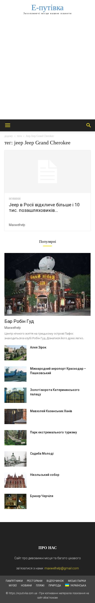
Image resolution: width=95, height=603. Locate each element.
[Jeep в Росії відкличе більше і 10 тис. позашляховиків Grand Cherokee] (47, 171)
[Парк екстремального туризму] (15, 437)
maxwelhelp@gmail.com (61, 568)
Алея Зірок (38, 347)
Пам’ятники (14, 580)
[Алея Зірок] (15, 352)
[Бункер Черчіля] (15, 501)
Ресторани (34, 580)
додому (8, 136)
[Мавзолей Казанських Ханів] (15, 416)
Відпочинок (55, 580)
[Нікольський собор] (15, 480)
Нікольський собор (44, 475)
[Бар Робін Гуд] (47, 284)
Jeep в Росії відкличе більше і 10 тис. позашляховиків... (44, 207)
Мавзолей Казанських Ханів (51, 411)
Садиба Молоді (41, 453)
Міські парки (77, 580)
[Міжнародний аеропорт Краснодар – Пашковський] (15, 374)
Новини (15, 198)
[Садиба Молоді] (15, 459)
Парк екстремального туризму (53, 432)
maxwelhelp (17, 225)
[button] (7, 125)
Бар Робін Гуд (19, 321)
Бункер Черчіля (41, 496)
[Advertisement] (47, 69)
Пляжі (40, 585)
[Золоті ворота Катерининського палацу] (15, 395)
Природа (55, 585)
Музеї (13, 585)
